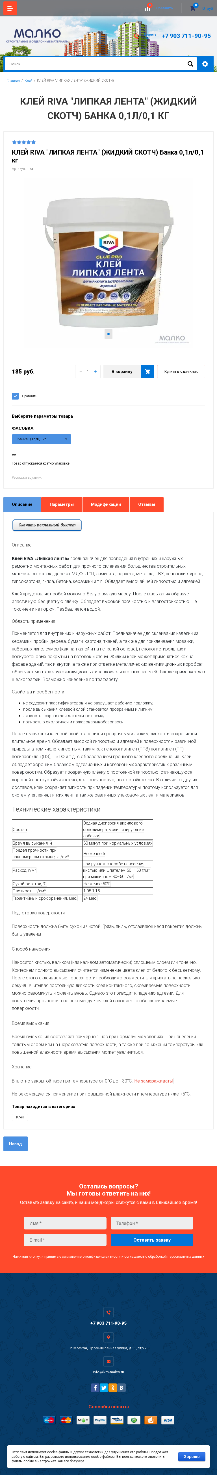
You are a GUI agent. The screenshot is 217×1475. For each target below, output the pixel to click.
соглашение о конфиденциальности (91, 1257)
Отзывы (146, 504)
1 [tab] (108, 334)
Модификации (106, 504)
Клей (28, 81)
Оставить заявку (152, 1240)
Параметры (62, 504)
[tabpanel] (108, 263)
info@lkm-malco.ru (108, 1372)
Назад (15, 1143)
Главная (13, 81)
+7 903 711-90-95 (186, 35)
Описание (22, 504)
